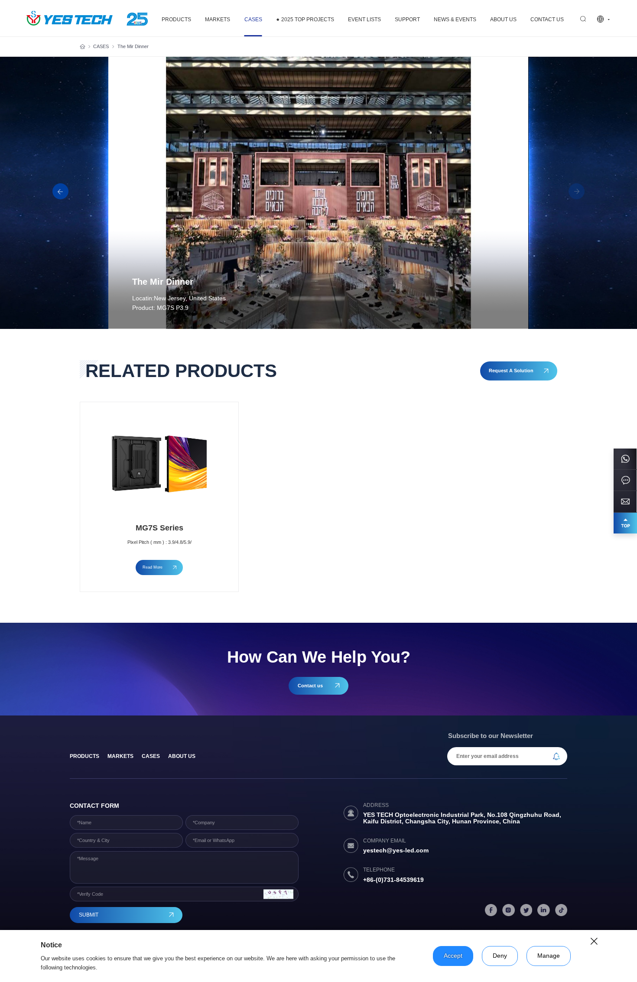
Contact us (547, 19)
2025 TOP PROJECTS (307, 19)
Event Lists (364, 19)
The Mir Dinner (133, 46)
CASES (253, 19)
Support (407, 19)
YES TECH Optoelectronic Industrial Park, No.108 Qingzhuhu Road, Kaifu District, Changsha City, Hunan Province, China (462, 818)
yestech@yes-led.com (396, 850)
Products (176, 19)
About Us (503, 19)
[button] (60, 191)
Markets (217, 19)
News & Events (455, 19)
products (84, 756)
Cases (151, 756)
